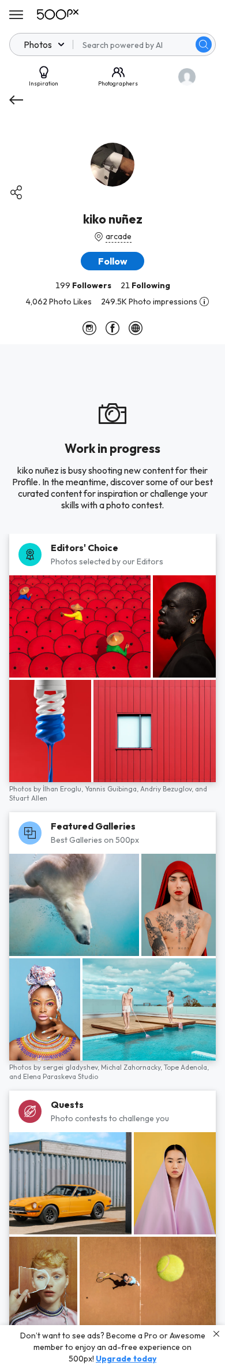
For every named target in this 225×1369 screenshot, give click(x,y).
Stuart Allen (28, 798)
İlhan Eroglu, (64, 788)
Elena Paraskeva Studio (60, 1076)
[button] (203, 44)
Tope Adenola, (186, 1067)
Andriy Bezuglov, (167, 788)
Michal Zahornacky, (132, 1067)
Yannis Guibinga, (112, 788)
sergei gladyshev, (72, 1067)
